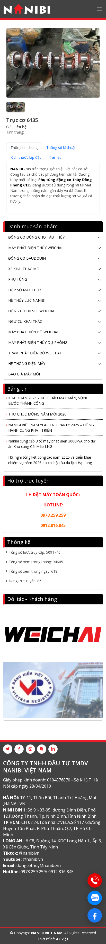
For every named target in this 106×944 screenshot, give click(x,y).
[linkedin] (53, 749)
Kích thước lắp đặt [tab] (26, 157)
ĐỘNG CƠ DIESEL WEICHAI (31, 310)
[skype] (41, 749)
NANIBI (16, 168)
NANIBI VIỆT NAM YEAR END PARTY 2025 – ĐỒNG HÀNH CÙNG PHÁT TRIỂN (51, 426)
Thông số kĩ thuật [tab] (61, 147)
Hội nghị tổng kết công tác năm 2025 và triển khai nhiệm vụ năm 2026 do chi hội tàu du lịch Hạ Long (50, 458)
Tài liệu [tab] (55, 157)
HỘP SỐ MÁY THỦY (24, 289)
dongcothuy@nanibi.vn (38, 865)
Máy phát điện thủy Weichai (35, 247)
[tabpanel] (53, 187)
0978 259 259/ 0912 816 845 (47, 871)
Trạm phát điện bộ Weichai (34, 353)
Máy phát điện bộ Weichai (33, 331)
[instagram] (30, 749)
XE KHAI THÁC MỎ (23, 268)
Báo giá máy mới (24, 374)
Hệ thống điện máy (26, 363)
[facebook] (19, 749)
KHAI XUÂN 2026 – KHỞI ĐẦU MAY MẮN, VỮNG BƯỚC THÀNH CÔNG (48, 399)
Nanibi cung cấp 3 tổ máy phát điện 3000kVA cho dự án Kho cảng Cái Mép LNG (51, 442)
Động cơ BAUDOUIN (27, 258)
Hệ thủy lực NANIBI (26, 300)
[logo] (27, 9)
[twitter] (7, 749)
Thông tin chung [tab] (24, 147)
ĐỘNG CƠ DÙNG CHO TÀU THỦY (36, 237)
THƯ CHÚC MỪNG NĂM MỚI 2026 (37, 412)
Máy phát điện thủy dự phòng (37, 342)
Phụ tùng (17, 279)
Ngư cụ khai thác (25, 321)
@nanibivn (29, 853)
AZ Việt (62, 939)
